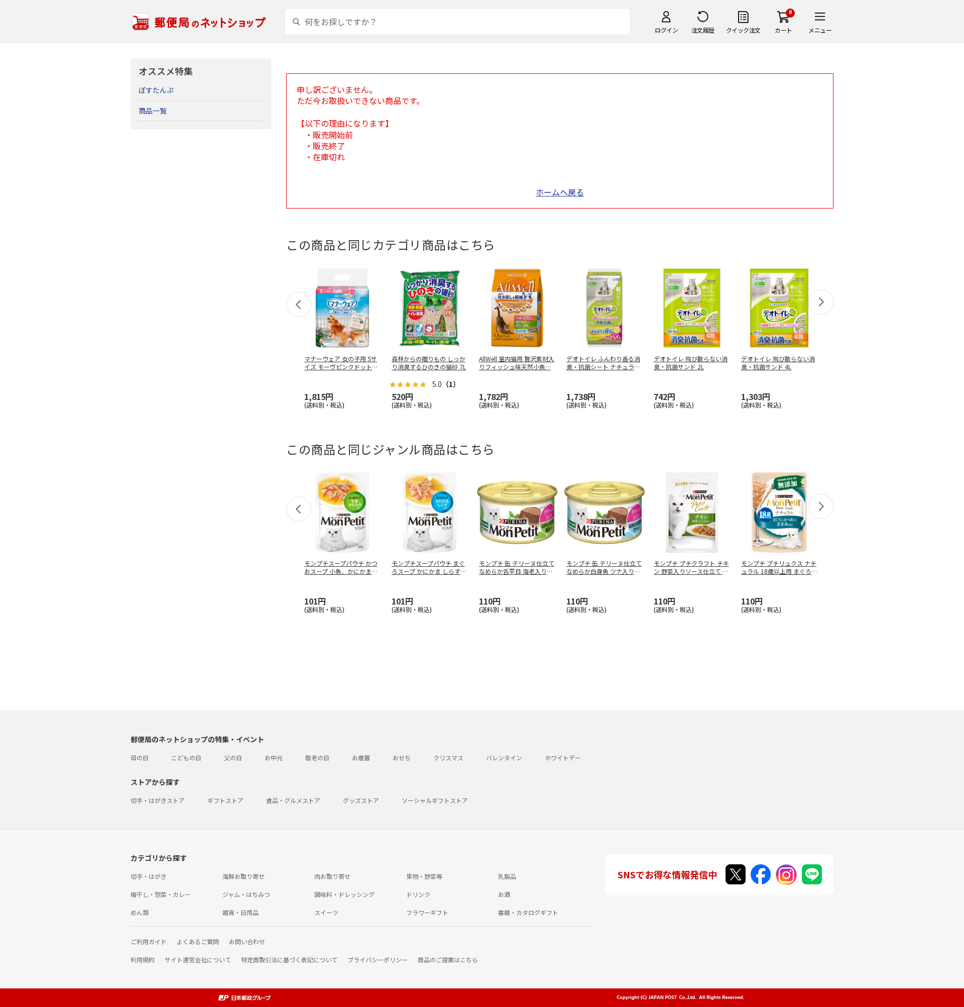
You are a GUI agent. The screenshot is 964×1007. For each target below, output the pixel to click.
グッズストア (361, 800)
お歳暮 (361, 757)
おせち (402, 757)
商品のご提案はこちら (448, 959)
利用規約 (143, 959)
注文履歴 (702, 30)
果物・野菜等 (424, 876)
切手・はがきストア (158, 800)
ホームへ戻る (560, 192)
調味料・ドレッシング (344, 894)
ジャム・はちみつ (246, 894)
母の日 (140, 757)
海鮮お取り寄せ (243, 876)
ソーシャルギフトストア (435, 800)
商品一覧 (153, 111)
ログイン (666, 30)
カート (783, 30)
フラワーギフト (427, 912)
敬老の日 (317, 757)
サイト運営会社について (198, 959)
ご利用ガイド (149, 941)
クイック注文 (743, 30)
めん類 (140, 912)
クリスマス (448, 757)
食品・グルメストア (293, 800)
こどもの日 (186, 757)
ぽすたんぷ (156, 90)
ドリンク (418, 894)
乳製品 (507, 876)
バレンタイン (504, 757)
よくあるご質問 (198, 941)
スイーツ (326, 912)
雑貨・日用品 (240, 912)
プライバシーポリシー (377, 959)
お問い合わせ (247, 941)
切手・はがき (149, 876)
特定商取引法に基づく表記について (289, 959)
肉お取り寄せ (332, 876)
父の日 (233, 757)
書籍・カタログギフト (528, 912)
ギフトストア (225, 800)
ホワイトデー (563, 757)
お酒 (504, 894)
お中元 (274, 757)
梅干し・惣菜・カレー (161, 894)
